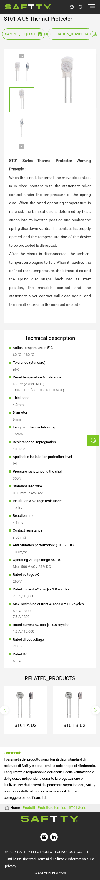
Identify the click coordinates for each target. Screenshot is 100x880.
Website (41, 873)
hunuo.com (57, 873)
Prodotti (29, 808)
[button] (21, 56)
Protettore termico (52, 808)
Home (15, 808)
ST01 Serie (77, 808)
